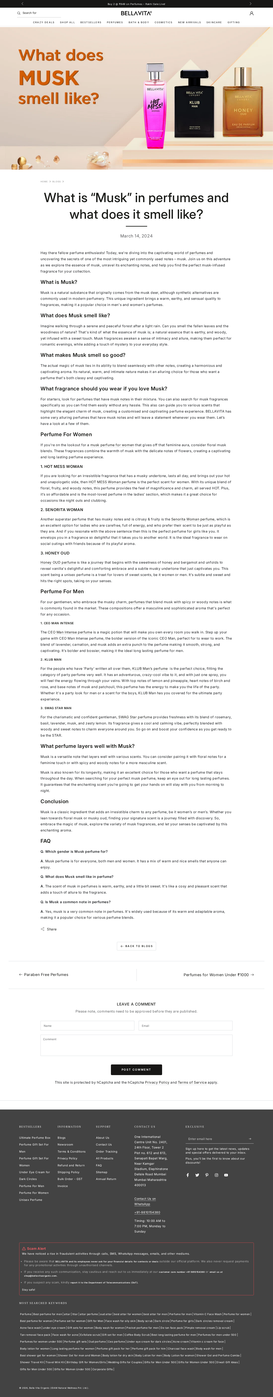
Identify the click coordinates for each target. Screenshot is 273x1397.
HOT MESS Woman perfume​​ (112, 482)
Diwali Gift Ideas (227, 1362)
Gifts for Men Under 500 (160, 1362)
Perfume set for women (70, 1321)
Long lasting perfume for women (73, 1348)
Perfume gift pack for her (113, 1348)
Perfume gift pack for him (149, 1348)
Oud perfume (97, 1341)
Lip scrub (223, 1327)
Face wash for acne (65, 1334)
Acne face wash (30, 1327)
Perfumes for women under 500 (41, 1341)
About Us (102, 1137)
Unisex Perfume (30, 1199)
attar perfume (89, 1314)
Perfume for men (180, 1314)
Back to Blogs (139, 946)
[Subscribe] (251, 1138)
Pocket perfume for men (142, 1327)
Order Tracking (106, 1151)
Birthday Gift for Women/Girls (86, 1362)
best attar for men (155, 1314)
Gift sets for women (80, 1327)
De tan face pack (172, 1327)
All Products (104, 1158)
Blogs (56, 181)
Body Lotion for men (148, 1355)
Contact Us (104, 1144)
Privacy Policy (157, 1082)
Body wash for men (208, 1348)
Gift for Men (95, 1321)
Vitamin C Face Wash (208, 1314)
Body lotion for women (35, 1348)
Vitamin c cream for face (207, 1341)
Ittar (75, 1314)
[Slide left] (22, 4)
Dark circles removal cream (214, 1321)
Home (44, 181)
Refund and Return (71, 1165)
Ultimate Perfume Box (35, 1137)
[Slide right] (250, 4)
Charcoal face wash (181, 1348)
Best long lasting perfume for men (173, 1334)
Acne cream (181, 1341)
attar (67, 1314)
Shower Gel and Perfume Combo (218, 1355)
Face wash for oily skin (120, 1321)
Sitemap (101, 1172)
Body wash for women (110, 1327)
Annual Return (106, 1179)
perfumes (137, 602)
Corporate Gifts (102, 1369)
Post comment (136, 1069)
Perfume (25, 1314)
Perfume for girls (182, 1321)
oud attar (106, 1314)
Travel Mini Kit (55, 1362)
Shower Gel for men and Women (79, 1355)
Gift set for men (112, 1334)
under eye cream (54, 1327)
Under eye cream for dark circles (149, 1341)
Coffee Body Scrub (137, 1334)
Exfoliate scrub (90, 1334)
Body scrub (145, 1321)
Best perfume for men (47, 1314)
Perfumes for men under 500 (217, 1334)
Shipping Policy (69, 1172)
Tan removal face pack (35, 1334)
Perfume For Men (31, 1186)
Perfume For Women (34, 1192)
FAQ (99, 1165)
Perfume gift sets (75, 1341)
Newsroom (65, 1144)
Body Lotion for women (179, 1355)
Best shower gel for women (38, 1355)
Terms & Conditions (72, 1151)
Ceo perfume (116, 1341)
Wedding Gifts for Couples (125, 1362)
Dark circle (162, 1321)
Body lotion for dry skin (118, 1355)
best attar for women (128, 1314)
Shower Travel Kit (32, 1362)
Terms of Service (192, 1082)
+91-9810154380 (147, 1212)
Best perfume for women (36, 1321)
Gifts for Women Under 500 (196, 1362)
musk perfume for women (112, 445)
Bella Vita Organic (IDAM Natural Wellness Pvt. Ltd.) (58, 1388)
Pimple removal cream (200, 1327)
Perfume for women (237, 1314)
